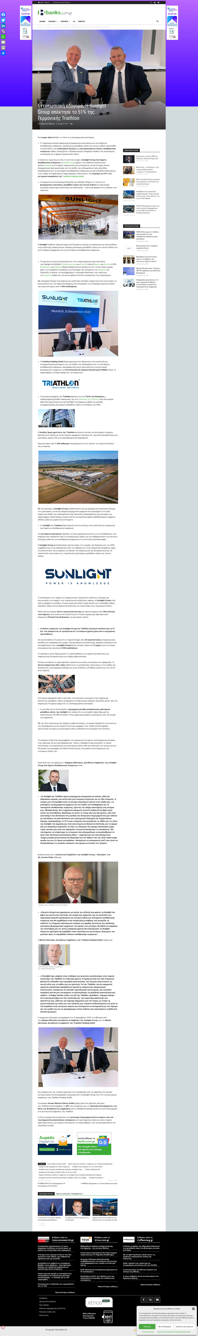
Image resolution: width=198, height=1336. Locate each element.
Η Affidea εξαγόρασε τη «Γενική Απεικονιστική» (99, 1183)
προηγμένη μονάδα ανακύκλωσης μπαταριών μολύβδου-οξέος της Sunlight (62, 1177)
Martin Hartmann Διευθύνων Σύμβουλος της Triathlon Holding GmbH (90, 1164)
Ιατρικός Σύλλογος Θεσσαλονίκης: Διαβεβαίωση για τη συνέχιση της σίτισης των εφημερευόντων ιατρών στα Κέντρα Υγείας (98, 1262)
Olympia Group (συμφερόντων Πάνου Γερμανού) (54, 1166)
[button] (193, 1309)
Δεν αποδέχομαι (164, 1327)
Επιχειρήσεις (69, 1215)
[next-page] (42, 1224)
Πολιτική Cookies (148, 1332)
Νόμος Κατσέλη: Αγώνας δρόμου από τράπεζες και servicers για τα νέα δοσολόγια (148, 181)
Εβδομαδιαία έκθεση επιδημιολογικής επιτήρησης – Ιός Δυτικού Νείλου (96, 1247)
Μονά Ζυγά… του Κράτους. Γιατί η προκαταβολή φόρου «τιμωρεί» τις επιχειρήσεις (147, 169)
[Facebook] (151, 2)
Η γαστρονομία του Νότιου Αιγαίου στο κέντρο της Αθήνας (140, 1271)
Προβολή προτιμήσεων (184, 1327)
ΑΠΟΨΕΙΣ (64, 21)
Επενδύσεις (48, 27)
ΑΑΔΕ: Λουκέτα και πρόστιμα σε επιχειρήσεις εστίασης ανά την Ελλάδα (140, 1264)
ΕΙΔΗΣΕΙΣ (52, 21)
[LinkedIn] (3, 25)
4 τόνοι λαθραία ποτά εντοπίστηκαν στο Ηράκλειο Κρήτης (141, 1277)
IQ (74, 21)
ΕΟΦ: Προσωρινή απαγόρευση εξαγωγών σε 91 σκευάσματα (98, 1271)
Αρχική (40, 27)
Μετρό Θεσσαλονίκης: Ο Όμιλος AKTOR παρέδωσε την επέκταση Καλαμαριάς (148, 270)
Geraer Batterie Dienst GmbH (56, 1164)
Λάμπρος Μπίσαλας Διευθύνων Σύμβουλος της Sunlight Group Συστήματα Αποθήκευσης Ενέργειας (70, 1175)
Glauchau (89, 399)
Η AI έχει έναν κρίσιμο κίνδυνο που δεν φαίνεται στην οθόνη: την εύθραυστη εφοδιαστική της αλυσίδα (54, 1257)
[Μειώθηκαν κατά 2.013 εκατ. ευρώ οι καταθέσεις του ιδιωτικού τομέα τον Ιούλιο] (129, 260)
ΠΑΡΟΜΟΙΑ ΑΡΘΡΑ (46, 1194)
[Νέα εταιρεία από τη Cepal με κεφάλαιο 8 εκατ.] (129, 249)
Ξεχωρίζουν (49, 100)
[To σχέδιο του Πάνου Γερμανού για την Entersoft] (77, 1207)
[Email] (3, 42)
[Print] (3, 47)
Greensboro (46, 267)
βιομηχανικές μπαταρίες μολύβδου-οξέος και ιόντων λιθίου (58, 1172)
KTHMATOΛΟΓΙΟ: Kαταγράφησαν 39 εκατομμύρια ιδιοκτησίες (51, 1184)
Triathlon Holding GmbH (92, 1169)
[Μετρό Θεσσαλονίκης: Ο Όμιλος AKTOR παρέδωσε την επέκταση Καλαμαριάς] (129, 271)
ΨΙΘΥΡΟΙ (81, 21)
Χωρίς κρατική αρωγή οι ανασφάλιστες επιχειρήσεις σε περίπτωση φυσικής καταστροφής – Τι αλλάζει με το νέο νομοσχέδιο (55, 1276)
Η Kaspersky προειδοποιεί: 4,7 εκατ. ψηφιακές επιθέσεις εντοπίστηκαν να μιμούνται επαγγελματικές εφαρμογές (54, 1248)
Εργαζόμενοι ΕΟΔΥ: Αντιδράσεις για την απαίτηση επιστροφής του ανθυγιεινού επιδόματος (97, 1278)
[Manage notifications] (3, 1327)
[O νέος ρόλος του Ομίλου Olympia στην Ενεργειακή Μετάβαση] (50, 1207)
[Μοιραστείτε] (3, 53)
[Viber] (3, 31)
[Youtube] (158, 2)
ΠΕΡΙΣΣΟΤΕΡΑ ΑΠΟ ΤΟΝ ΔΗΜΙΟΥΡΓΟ (69, 1194)
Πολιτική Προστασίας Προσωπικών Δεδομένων (173, 1332)
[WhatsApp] (3, 36)
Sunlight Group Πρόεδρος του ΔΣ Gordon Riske (87, 1166)
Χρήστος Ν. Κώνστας (48, 124)
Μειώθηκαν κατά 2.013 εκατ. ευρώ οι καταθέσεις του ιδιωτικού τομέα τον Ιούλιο (146, 259)
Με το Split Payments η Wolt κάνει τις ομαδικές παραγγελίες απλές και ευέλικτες (139, 1257)
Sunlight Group (68, 162)
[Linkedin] (154, 2)
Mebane (58, 267)
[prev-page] (39, 1224)
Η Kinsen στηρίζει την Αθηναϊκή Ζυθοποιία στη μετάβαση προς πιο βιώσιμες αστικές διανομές (141, 1248)
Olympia (48, 165)
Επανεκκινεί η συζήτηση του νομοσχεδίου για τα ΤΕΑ (56, 1285)
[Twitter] (3, 20)
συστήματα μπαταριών (96, 1177)
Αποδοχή (147, 1327)
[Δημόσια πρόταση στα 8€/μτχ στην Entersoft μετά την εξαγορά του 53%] (105, 1207)
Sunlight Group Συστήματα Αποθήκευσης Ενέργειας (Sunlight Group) (60, 1169)
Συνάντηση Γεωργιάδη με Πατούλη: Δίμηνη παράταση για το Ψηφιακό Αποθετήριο (98, 1254)
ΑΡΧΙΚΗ (42, 21)
